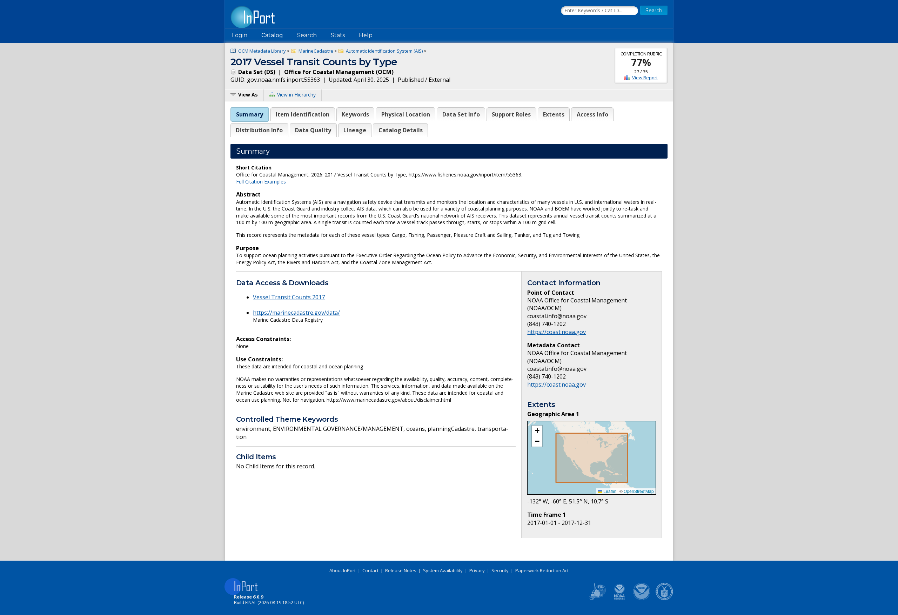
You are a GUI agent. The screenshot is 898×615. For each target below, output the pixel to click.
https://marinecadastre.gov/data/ (296, 312)
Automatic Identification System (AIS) (384, 51)
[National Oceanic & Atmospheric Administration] (642, 599)
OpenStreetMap (639, 491)
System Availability (443, 570)
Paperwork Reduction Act (542, 570)
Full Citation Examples (261, 181)
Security (500, 570)
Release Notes (400, 570)
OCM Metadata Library (262, 51)
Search (307, 35)
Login (239, 35)
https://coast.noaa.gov (556, 332)
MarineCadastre (316, 51)
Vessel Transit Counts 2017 (289, 297)
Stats (338, 35)
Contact (370, 570)
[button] (537, 431)
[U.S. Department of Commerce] (664, 599)
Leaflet (609, 491)
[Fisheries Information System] (597, 599)
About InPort (342, 570)
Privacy (477, 570)
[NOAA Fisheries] (619, 599)
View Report (645, 77)
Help (366, 35)
